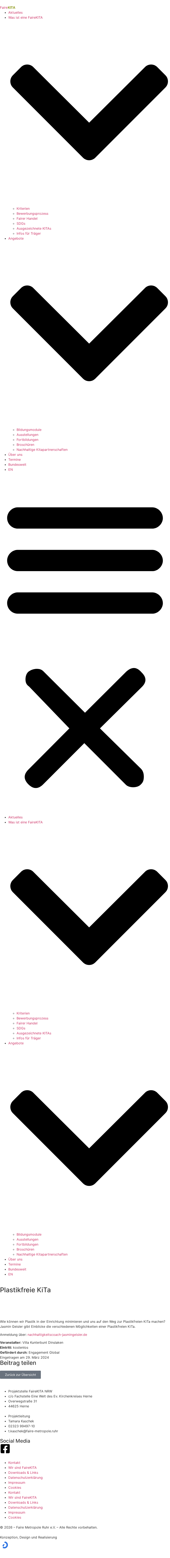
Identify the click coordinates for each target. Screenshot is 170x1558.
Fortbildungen (27, 440)
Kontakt (14, 1462)
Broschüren (25, 445)
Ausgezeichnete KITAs (34, 228)
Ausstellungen (27, 435)
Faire (7, 7)
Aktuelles (15, 12)
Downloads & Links (23, 1472)
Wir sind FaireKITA (22, 1467)
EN (10, 469)
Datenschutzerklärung (25, 1477)
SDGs (21, 223)
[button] (85, 643)
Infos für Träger (29, 233)
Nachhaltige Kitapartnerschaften (42, 449)
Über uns (15, 454)
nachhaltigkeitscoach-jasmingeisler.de (57, 1334)
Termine (14, 459)
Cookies (14, 1487)
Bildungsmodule (29, 430)
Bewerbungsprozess (32, 213)
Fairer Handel (27, 218)
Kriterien (23, 208)
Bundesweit (17, 464)
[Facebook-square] (5, 1448)
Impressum (16, 1482)
